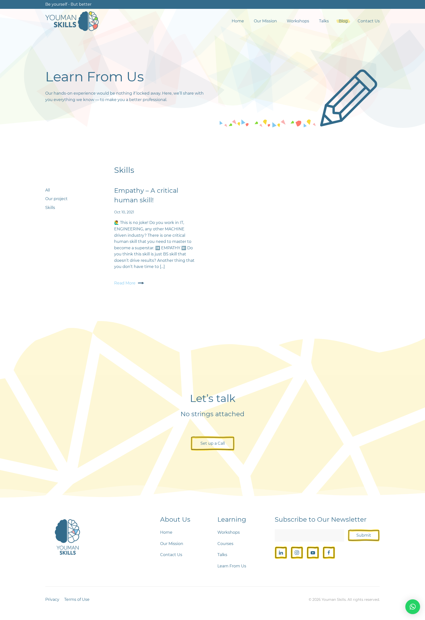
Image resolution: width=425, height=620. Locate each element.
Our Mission (265, 21)
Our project (56, 198)
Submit (363, 535)
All (47, 190)
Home (238, 21)
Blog (343, 21)
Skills (50, 207)
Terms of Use (77, 599)
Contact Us (369, 21)
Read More (125, 283)
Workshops (298, 21)
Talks (324, 21)
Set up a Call (212, 443)
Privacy (52, 599)
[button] (412, 606)
